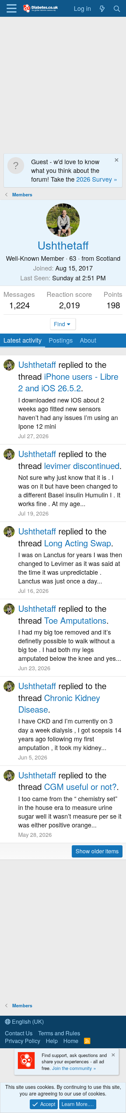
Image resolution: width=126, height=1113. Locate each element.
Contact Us (19, 1033)
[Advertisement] (63, 83)
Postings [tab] (61, 339)
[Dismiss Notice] (116, 160)
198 (113, 305)
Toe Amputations (75, 620)
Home (70, 1041)
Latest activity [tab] (23, 339)
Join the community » (74, 1068)
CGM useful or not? (80, 786)
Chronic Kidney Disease (59, 703)
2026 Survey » (96, 178)
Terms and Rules (59, 1033)
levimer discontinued (81, 465)
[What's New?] (102, 8)
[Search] (117, 8)
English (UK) (27, 1021)
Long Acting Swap (77, 543)
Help (52, 1041)
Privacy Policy (22, 1041)
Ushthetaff (37, 364)
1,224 (19, 305)
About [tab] (88, 339)
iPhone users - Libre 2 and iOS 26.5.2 (68, 382)
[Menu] (11, 8)
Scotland (108, 257)
